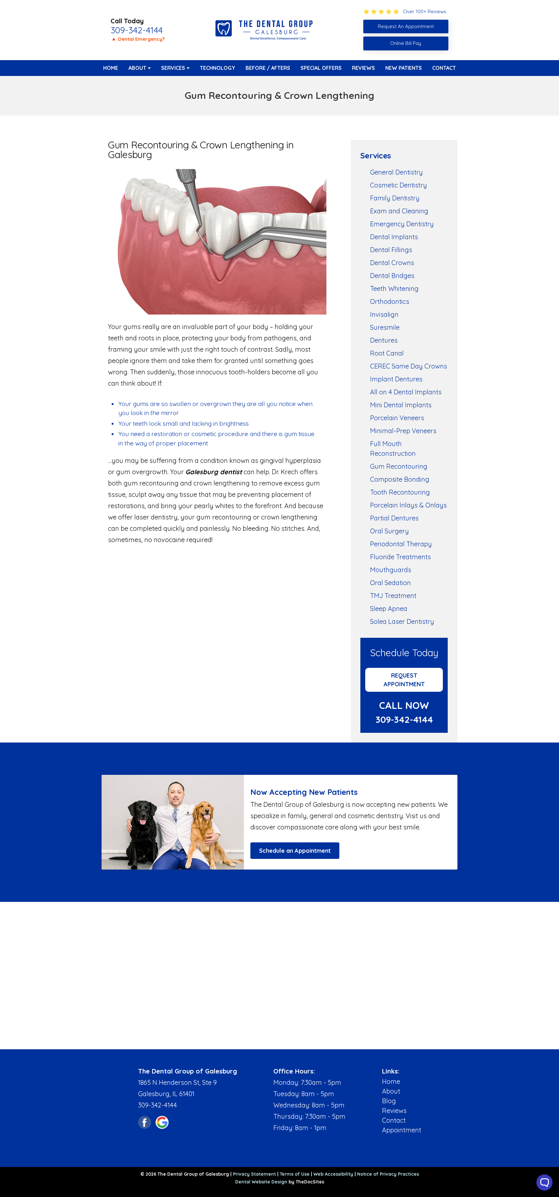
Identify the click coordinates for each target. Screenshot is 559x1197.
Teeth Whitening (394, 288)
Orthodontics (389, 301)
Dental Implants (394, 237)
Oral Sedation (390, 583)
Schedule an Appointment (295, 850)
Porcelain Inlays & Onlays (408, 505)
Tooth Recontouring (400, 492)
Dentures (384, 340)
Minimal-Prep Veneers (403, 431)
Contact (444, 68)
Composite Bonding (399, 479)
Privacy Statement (254, 1174)
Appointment (401, 1130)
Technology (217, 68)
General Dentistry (396, 172)
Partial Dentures (394, 518)
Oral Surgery (389, 531)
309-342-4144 (137, 30)
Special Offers (321, 68)
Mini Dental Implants (401, 405)
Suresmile (385, 327)
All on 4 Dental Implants (406, 392)
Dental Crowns (392, 263)
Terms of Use (295, 1174)
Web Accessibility (333, 1174)
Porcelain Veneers (397, 418)
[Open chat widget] (544, 1182)
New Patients (403, 68)
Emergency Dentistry (402, 224)
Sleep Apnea (388, 608)
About (137, 68)
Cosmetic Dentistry (398, 185)
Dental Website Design (261, 1182)
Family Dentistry (395, 198)
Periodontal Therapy (401, 544)
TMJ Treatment (393, 596)
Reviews (363, 68)
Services (173, 68)
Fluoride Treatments (400, 557)
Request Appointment (404, 680)
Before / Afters (268, 68)
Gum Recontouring (398, 466)
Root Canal (387, 353)
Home (110, 68)
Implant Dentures (396, 379)
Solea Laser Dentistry (402, 621)
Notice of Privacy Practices (388, 1174)
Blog (389, 1101)
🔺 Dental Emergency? (138, 39)
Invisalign (384, 314)
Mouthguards (390, 570)
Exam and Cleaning (399, 211)
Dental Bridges (392, 276)
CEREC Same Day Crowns (408, 366)
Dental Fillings (391, 250)
